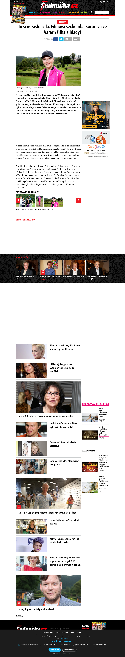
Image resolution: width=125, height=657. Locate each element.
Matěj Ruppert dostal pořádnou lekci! (37, 609)
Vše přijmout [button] (55, 650)
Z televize (45, 13)
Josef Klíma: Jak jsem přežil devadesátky (103, 431)
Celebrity (33, 13)
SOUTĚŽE (66, 629)
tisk (78, 39)
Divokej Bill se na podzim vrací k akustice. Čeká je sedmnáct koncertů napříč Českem (104, 461)
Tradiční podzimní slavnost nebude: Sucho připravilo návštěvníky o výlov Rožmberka (104, 483)
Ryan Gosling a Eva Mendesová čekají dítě (64, 463)
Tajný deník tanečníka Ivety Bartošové (63, 444)
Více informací (64, 638)
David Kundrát (24, 209)
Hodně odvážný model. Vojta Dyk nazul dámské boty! (63, 425)
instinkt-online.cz (102, 469)
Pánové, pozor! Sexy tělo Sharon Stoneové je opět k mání (65, 347)
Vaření (84, 13)
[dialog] (62, 643)
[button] (62, 641)
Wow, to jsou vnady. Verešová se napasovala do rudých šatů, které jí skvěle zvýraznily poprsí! (65, 561)
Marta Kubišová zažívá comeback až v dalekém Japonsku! (46, 416)
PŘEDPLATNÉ (54, 629)
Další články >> (20, 616)
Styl (55, 13)
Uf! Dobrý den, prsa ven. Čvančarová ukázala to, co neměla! (62, 368)
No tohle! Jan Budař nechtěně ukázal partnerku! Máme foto (47, 513)
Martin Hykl (34, 209)
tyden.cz (101, 491)
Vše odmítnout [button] (69, 650)
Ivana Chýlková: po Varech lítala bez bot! (65, 522)
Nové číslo (19, 2)
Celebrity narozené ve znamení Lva (50, 277)
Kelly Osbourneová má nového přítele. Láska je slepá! (64, 541)
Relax (62, 13)
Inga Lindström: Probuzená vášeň (103, 413)
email (70, 39)
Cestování (73, 13)
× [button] (123, 631)
